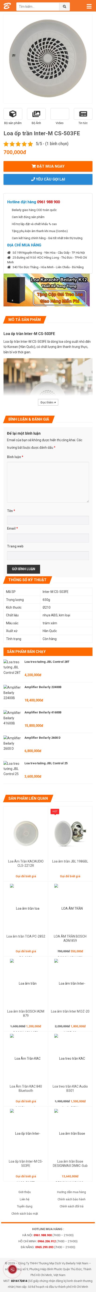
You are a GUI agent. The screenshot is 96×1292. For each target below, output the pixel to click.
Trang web (15, 546)
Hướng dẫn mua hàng (71, 1192)
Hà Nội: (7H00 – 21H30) (48, 1235)
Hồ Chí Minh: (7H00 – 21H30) (48, 1241)
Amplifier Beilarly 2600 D (42, 737)
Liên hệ (24, 1199)
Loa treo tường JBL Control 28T (46, 661)
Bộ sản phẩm (13, 123)
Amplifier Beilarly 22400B (43, 687)
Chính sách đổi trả (71, 1206)
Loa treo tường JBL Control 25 (46, 763)
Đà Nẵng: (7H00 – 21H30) (48, 1247)
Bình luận (15, 457)
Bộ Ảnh (36, 123)
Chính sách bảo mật (24, 1213)
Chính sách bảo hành (72, 1199)
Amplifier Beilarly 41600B (43, 712)
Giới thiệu (24, 1192)
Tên (11, 511)
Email (12, 528)
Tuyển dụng (24, 1206)
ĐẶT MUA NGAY (50, 166)
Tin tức (83, 123)
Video (60, 123)
